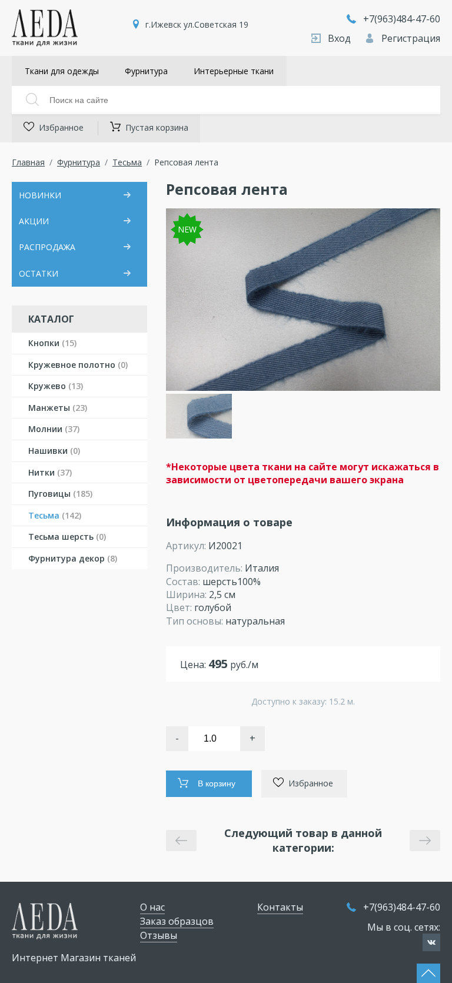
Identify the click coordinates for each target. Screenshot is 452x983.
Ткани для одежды (62, 71)
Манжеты (57, 407)
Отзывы (158, 935)
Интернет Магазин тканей (74, 957)
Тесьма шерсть (67, 536)
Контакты (280, 907)
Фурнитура (146, 71)
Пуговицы (60, 493)
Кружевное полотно (78, 364)
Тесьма (127, 162)
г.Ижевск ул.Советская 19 (196, 24)
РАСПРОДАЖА (47, 247)
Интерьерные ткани (234, 71)
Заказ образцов (177, 921)
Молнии (53, 428)
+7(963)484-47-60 (401, 18)
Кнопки (52, 342)
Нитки (50, 472)
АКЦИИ (34, 221)
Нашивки (54, 450)
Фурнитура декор (72, 558)
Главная (28, 162)
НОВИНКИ (40, 195)
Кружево (55, 385)
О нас (152, 907)
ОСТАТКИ (38, 273)
